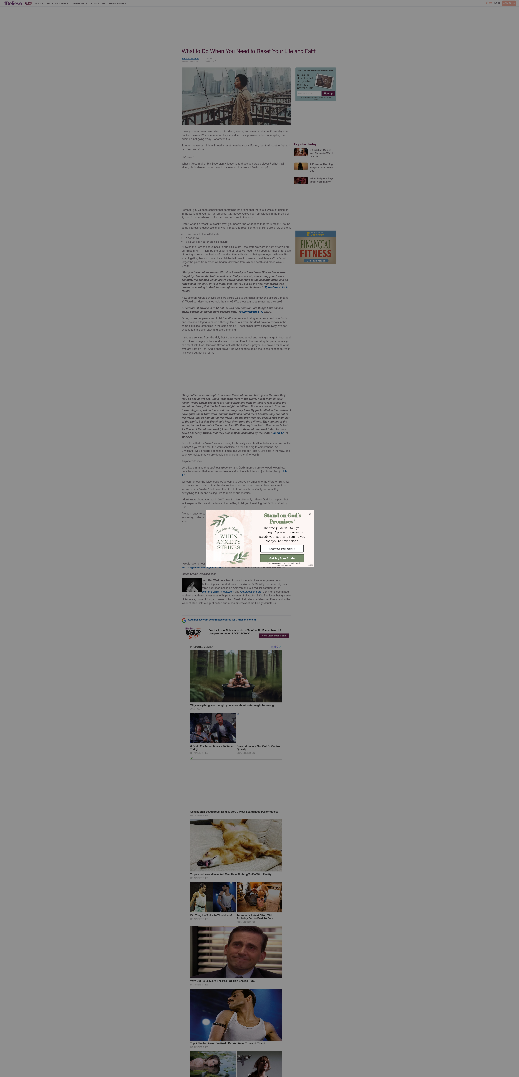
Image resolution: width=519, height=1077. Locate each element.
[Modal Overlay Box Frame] (259, 538)
